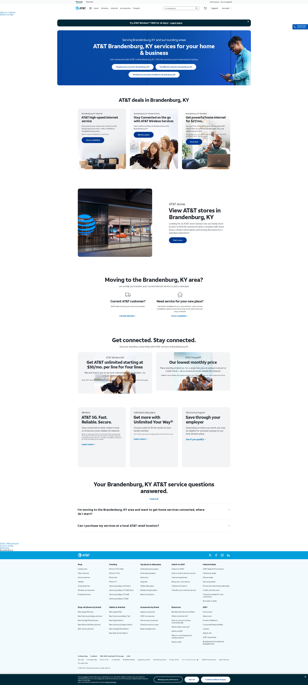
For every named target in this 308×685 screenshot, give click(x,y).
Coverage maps (92, 660)
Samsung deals (209, 581)
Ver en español (226, 2)
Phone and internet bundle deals (216, 586)
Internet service (132, 67)
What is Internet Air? (180, 616)
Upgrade (143, 581)
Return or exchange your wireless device (182, 636)
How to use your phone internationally (181, 621)
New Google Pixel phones (88, 620)
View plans (114, 387)
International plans (148, 573)
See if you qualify (195, 439)
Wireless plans (176, 67)
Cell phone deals (209, 573)
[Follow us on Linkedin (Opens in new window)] (228, 555)
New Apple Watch (116, 620)
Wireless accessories (86, 590)
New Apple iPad (115, 612)
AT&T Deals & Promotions (213, 569)
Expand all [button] (154, 499)
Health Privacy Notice (209, 660)
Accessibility (116, 660)
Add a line (144, 577)
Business (89, 2)
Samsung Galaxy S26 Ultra (119, 586)
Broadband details (129, 660)
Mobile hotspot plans (148, 590)
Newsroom (207, 616)
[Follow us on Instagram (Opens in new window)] (222, 555)
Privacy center (174, 660)
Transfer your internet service (184, 590)
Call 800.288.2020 (126, 316)
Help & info (207, 633)
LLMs (128, 656)
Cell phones (82, 569)
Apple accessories (147, 612)
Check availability (93, 140)
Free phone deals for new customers (213, 595)
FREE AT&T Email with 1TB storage (112, 656)
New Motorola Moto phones (89, 624)
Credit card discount (211, 590)
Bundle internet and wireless (183, 612)
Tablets (81, 581)
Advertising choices (159, 660)
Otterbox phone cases (149, 624)
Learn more (176, 22)
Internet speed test (179, 577)
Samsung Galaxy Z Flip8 (118, 598)
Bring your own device (181, 581)
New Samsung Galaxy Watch (120, 624)
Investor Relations (210, 620)
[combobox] (179, 8)
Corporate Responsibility (213, 624)
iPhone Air (113, 577)
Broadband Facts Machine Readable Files (213, 642)
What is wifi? (177, 642)
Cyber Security (224, 660)
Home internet (84, 577)
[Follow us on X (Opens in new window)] (210, 555)
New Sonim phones (86, 629)
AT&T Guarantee (209, 637)
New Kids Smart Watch (118, 633)
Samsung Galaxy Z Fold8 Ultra (121, 590)
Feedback (93, 656)
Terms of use (104, 660)
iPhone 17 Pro (114, 573)
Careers (206, 629)
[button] (90, 8)
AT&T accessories (147, 616)
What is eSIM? (177, 631)
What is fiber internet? (181, 627)
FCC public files (83, 663)
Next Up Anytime (147, 594)
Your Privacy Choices (189, 660)
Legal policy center (144, 660)
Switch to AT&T (178, 569)
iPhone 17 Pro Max (116, 569)
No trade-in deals (210, 601)
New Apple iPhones (85, 612)
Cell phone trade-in (179, 586)
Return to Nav (7, 14)
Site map (81, 660)
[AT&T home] (80, 8)
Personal (79, 2)
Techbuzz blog (82, 656)
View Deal (194, 142)
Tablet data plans (147, 586)
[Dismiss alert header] (248, 21)
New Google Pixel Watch (119, 629)
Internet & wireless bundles (154, 74)
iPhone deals (208, 577)
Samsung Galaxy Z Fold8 (119, 594)
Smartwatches (84, 586)
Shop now (193, 384)
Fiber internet (83, 573)
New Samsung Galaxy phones (90, 616)
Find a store (214, 2)
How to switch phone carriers (184, 573)
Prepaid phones (84, 594)
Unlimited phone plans (149, 569)
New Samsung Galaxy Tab (119, 616)
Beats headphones (148, 629)
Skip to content (7, 12)
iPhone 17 (113, 581)
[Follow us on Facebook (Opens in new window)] (216, 555)
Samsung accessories (149, 620)
